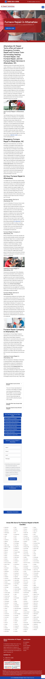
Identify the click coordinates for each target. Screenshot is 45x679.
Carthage (6, 587)
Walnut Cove (36, 594)
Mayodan (26, 534)
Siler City (35, 530)
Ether (15, 537)
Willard (35, 610)
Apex (6, 536)
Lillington (16, 620)
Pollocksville (26, 592)
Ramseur (25, 601)
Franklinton (16, 546)
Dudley (6, 624)
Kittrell (15, 603)
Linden (15, 622)
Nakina (25, 557)
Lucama (15, 631)
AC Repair (25, 643)
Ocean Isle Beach (27, 569)
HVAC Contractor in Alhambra (11, 429)
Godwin (16, 559)
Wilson (35, 615)
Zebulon (35, 629)
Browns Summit (8, 562)
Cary (5, 589)
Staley (35, 550)
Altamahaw (7, 532)
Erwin (15, 536)
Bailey (6, 543)
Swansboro (36, 566)
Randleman (26, 603)
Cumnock (6, 617)
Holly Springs (16, 582)
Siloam (35, 532)
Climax (6, 608)
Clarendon (7, 603)
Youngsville (36, 627)
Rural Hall (26, 622)
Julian (15, 594)
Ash (5, 537)
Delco (6, 620)
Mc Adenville (26, 537)
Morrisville (26, 552)
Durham (6, 627)
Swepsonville (36, 567)
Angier (6, 534)
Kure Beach (16, 606)
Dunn (6, 626)
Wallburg (35, 592)
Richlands (26, 606)
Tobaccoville (36, 576)
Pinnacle (25, 587)
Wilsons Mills (36, 617)
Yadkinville (36, 624)
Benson (6, 552)
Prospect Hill (26, 596)
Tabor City (36, 569)
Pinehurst (26, 585)
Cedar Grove (7, 596)
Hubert (15, 585)
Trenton (35, 578)
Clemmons (7, 606)
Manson (25, 530)
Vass (35, 583)
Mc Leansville (26, 539)
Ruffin (25, 620)
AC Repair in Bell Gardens (10, 432)
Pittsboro (26, 589)
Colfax (6, 612)
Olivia (25, 571)
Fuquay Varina (17, 552)
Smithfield (36, 536)
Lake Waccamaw (17, 608)
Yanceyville (36, 626)
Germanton (16, 555)
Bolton (6, 557)
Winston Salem (37, 620)
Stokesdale (36, 557)
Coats (6, 610)
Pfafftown (26, 574)
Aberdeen (7, 527)
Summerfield (36, 560)
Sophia (35, 541)
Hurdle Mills (16, 587)
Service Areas (26, 648)
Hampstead (16, 569)
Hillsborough (16, 578)
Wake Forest (36, 587)
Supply (35, 564)
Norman (25, 564)
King (15, 599)
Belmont (6, 548)
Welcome (35, 597)
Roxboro (25, 619)
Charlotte (7, 599)
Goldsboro (16, 560)
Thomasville (36, 573)
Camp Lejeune (7, 580)
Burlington (7, 571)
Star (34, 552)
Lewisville (16, 615)
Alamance (7, 530)
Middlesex (26, 545)
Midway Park (26, 546)
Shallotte (35, 529)
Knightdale (16, 604)
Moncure (26, 550)
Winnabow (36, 619)
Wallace (35, 590)
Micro (25, 543)
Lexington (16, 617)
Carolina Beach (8, 583)
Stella (35, 553)
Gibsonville (16, 557)
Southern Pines (37, 543)
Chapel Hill (7, 597)
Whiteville (36, 606)
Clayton (6, 604)
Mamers (25, 529)
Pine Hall (25, 580)
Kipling (15, 601)
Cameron (6, 578)
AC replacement (17, 221)
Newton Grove (27, 562)
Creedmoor (7, 615)
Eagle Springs (7, 629)
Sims (35, 534)
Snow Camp (36, 539)
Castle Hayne (7, 592)
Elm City (16, 530)
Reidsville (26, 604)
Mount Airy (26, 553)
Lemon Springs (17, 613)
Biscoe (6, 553)
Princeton (26, 594)
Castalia (6, 590)
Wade (35, 585)
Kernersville (16, 597)
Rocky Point (26, 613)
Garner (15, 553)
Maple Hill (26, 532)
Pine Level (26, 582)
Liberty (15, 619)
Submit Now (13, 479)
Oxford (25, 573)
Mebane (25, 541)
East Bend (7, 631)
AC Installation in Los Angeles (11, 418)
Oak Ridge (26, 567)
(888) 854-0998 (13, 1)
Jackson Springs (17, 589)
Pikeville (25, 576)
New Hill (25, 560)
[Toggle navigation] (43, 7)
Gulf (15, 566)
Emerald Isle (16, 534)
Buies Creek (7, 564)
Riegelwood (26, 608)
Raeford (25, 597)
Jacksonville (16, 590)
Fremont (16, 550)
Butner (6, 573)
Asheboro (7, 539)
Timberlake (36, 574)
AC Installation (26, 642)
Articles (24, 650)
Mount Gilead (26, 555)
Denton (6, 622)
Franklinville (16, 548)
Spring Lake (36, 548)
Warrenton (36, 596)
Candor (6, 582)
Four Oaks (16, 545)
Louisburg (16, 627)
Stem (35, 555)
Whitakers (36, 604)
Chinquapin (7, 601)
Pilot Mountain (27, 578)
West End (36, 603)
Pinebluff (26, 583)
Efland (15, 529)
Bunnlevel (6, 567)
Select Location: (32, 1)
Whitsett (35, 608)
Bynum (6, 574)
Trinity (35, 580)
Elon (15, 532)
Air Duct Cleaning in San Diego (11, 426)
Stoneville (36, 559)
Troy (35, 582)
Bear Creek (7, 545)
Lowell (15, 629)
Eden (15, 527)
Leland (15, 612)
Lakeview (16, 610)
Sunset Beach (36, 562)
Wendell (35, 599)
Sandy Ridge (26, 624)
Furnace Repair (26, 647)
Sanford (25, 626)
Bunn (6, 566)
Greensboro (16, 564)
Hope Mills (16, 583)
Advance (6, 529)
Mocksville (26, 548)
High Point (16, 574)
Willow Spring (36, 612)
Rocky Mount (26, 612)
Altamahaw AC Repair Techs (12, 41)
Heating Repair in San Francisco (11, 423)
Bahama (6, 541)
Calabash (6, 576)
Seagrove (26, 629)
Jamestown (16, 592)
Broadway (7, 560)
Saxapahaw (26, 627)
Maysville (26, 536)
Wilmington (36, 613)
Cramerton (7, 613)
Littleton (16, 624)
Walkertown (36, 589)
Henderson (16, 573)
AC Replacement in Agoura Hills (11, 434)
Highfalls (16, 576)
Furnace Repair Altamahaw (22, 41)
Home (5, 41)
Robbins (25, 610)
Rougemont (26, 617)
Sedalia (25, 631)
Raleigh (25, 599)
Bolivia (6, 555)
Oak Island (26, 566)
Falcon (15, 539)
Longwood (16, 626)
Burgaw (6, 569)
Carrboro (6, 585)
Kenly (15, 596)
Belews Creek (7, 546)
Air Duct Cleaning (26, 645)
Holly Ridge (16, 580)
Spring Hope (36, 546)
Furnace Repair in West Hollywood (12, 421)
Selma (35, 527)
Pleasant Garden (27, 590)
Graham (15, 562)
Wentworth (36, 601)
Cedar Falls (7, 594)
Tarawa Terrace (37, 571)
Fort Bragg (16, 543)
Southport (36, 545)
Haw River (16, 571)
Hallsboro (16, 567)
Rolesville (26, 615)
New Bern (26, 559)
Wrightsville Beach (37, 622)
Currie (6, 619)
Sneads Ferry (36, 537)
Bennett (6, 550)
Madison (25, 527)
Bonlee (6, 559)
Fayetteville (16, 541)
